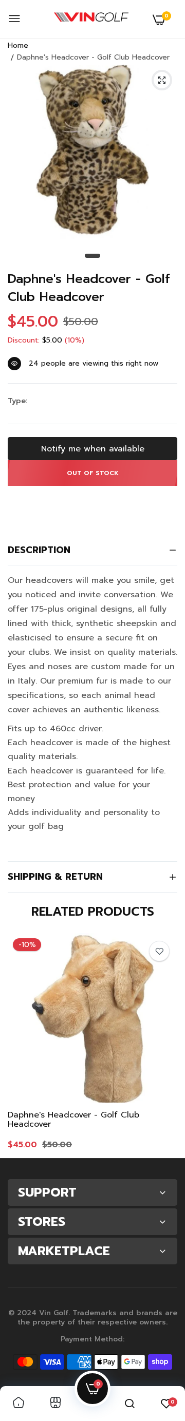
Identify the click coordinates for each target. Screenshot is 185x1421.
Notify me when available (92, 449)
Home (18, 45)
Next (164, 1041)
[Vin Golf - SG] (91, 19)
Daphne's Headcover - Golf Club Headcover (89, 288)
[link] (159, 951)
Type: (17, 401)
